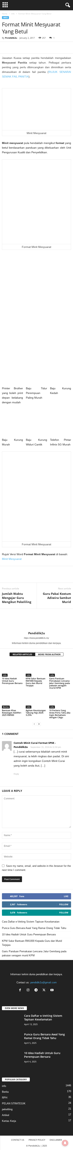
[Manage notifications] (65, 1143)
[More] (33, 47)
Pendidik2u (11, 37)
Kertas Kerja (9, 1121)
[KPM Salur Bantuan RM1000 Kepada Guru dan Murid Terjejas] (36, 668)
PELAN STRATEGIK (14, 1103)
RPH (4, 1097)
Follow (63, 904)
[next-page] (39, 724)
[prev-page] (34, 724)
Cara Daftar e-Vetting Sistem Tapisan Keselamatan (30, 921)
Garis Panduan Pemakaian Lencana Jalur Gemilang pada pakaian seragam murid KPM (59, 683)
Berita (6, 707)
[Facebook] (6, 47)
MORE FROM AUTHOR (49, 654)
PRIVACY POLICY (37, 1139)
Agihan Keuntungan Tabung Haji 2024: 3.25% (36, 712)
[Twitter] (45, 990)
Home (4, 13)
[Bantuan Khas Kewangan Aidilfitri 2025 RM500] (13, 700)
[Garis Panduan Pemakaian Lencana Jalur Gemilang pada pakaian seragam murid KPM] (60, 668)
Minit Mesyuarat (12, 558)
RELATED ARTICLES (22, 654)
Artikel (5, 1115)
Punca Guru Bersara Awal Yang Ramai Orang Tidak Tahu (34, 928)
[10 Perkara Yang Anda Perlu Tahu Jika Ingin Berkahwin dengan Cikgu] (60, 700)
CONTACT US (17, 1139)
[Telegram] (15, 47)
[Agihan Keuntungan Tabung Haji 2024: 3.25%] (36, 700)
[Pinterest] (24, 47)
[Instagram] (29, 990)
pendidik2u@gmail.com (43, 982)
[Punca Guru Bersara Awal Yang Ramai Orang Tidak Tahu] (11, 1039)
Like (66, 896)
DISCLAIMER (56, 1139)
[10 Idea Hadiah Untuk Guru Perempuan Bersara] (13, 668)
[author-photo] (36, 620)
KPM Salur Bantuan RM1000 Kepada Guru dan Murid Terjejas (35, 682)
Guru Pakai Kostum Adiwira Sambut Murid (57, 598)
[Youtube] (52, 990)
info (13, 13)
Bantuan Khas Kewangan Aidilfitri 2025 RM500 (11, 712)
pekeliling (7, 1109)
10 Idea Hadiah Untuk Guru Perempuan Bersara (12, 681)
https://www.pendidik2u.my (36, 638)
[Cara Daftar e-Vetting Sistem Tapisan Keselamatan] (11, 1021)
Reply (16, 774)
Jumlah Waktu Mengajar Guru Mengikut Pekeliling (16, 598)
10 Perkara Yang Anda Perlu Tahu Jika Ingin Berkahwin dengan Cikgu (59, 714)
